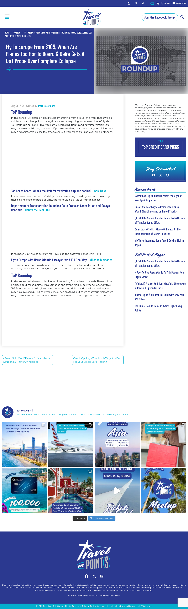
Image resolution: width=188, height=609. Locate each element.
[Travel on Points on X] (136, 3)
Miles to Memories (101, 260)
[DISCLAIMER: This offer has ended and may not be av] (24, 490)
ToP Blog (16, 32)
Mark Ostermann (46, 106)
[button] (182, 17)
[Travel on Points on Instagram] (143, 3)
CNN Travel (100, 191)
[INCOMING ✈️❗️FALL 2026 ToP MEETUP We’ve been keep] (163, 490)
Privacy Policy (89, 606)
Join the (160, 17)
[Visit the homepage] (94, 554)
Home (7, 32)
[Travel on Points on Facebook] (129, 3)
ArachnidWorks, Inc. (142, 606)
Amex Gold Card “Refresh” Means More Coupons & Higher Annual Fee (26, 360)
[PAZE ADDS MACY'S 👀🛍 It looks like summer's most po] (163, 444)
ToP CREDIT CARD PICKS (160, 147)
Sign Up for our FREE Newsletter (171, 3)
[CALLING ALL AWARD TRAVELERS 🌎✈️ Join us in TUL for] (117, 490)
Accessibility (103, 606)
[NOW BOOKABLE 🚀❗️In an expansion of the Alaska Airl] (117, 444)
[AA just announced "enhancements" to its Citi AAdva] (70, 444)
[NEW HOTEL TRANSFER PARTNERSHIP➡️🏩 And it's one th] (70, 490)
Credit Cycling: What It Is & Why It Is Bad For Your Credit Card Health (97, 360)
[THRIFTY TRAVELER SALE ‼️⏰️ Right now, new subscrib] (24, 444)
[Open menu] (7, 17)
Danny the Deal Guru (38, 210)
